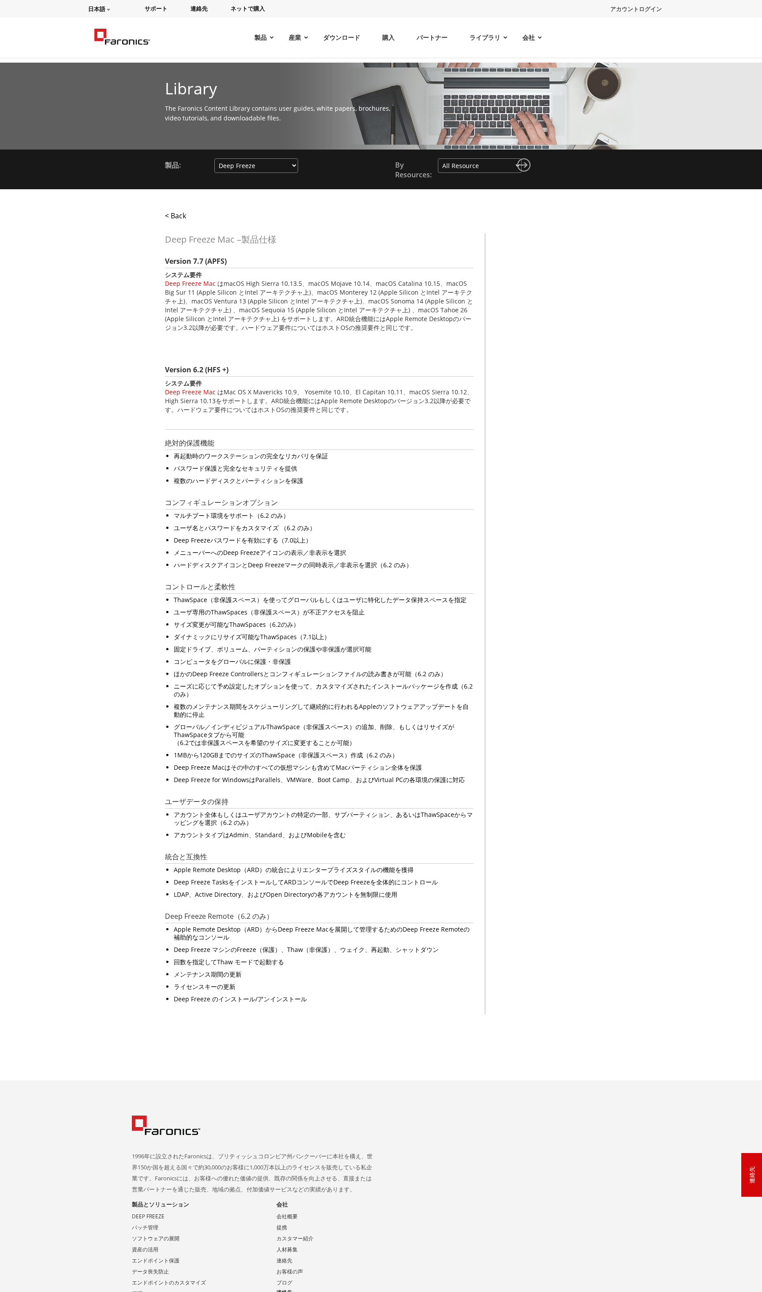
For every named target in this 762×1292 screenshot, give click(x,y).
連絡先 (284, 1260)
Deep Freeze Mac (190, 283)
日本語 (97, 9)
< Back (175, 216)
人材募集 (287, 1249)
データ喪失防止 (150, 1271)
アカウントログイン (636, 9)
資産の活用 (145, 1249)
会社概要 (287, 1216)
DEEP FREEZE (148, 1216)
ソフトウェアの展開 (155, 1238)
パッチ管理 (145, 1227)
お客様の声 (289, 1271)
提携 (281, 1227)
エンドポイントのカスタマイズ (169, 1282)
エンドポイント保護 (155, 1260)
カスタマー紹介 (295, 1238)
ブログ (284, 1282)
